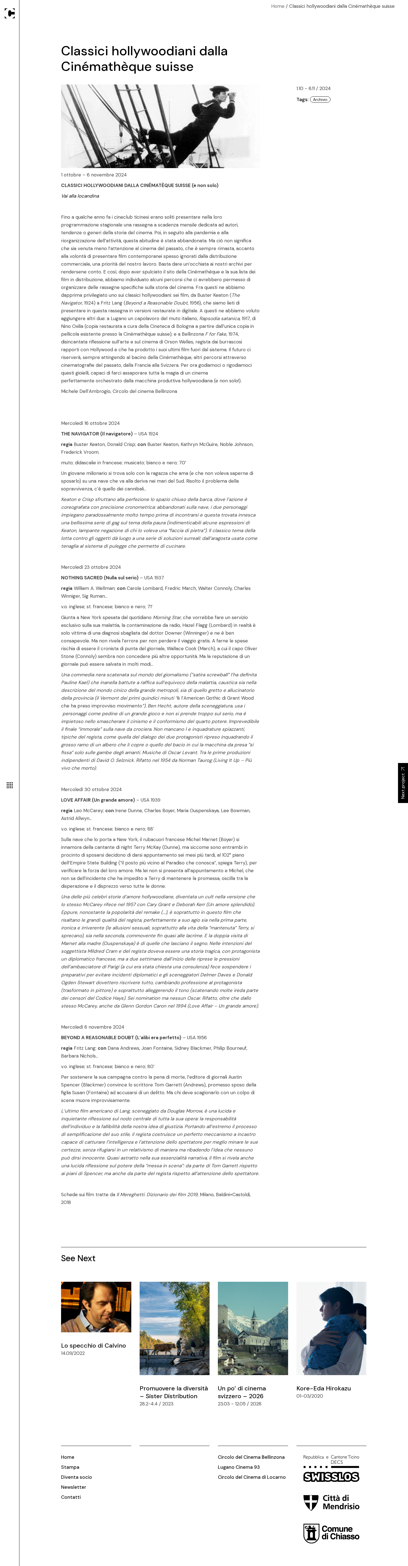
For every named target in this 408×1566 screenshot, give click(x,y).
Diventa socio (76, 1477)
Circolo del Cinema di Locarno (252, 1477)
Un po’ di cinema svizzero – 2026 (242, 1392)
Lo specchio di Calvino (93, 1345)
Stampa (70, 1467)
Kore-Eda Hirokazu (323, 1388)
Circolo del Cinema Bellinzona (251, 1457)
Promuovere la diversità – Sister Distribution (174, 1392)
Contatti (71, 1497)
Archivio (320, 99)
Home (67, 1457)
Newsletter (73, 1487)
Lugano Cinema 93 (239, 1467)
